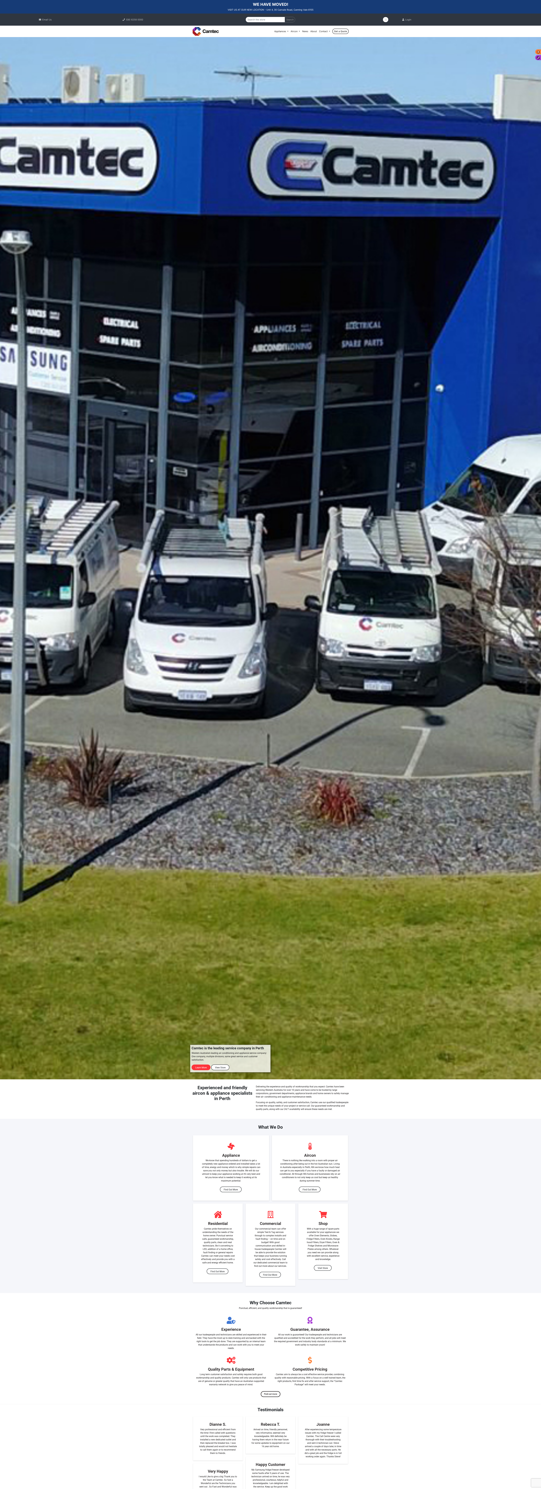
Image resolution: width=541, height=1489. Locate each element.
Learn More (201, 1067)
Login (408, 19)
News (305, 31)
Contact (323, 31)
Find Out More (231, 1189)
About (313, 31)
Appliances (280, 31)
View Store (220, 1067)
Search (290, 19)
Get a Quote (340, 31)
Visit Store (323, 1268)
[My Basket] (385, 19)
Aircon (294, 31)
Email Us (47, 19)
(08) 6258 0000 (134, 19)
